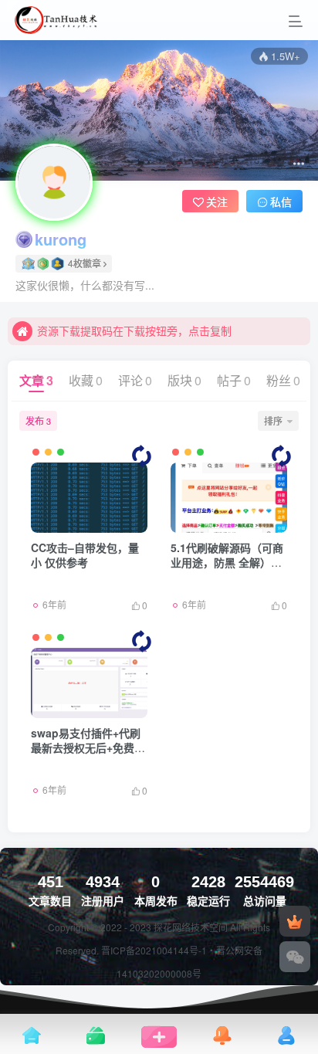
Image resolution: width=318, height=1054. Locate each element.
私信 (281, 201)
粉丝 (283, 380)
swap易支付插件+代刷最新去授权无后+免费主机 (88, 748)
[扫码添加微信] (294, 956)
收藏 (86, 380)
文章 (36, 380)
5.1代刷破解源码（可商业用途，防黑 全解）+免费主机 (227, 562)
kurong (60, 239)
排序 (273, 420)
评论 (135, 380)
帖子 (234, 380)
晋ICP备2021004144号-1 (154, 950)
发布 (38, 420)
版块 (184, 380)
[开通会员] (294, 921)
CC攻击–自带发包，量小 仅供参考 (85, 555)
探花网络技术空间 (192, 927)
